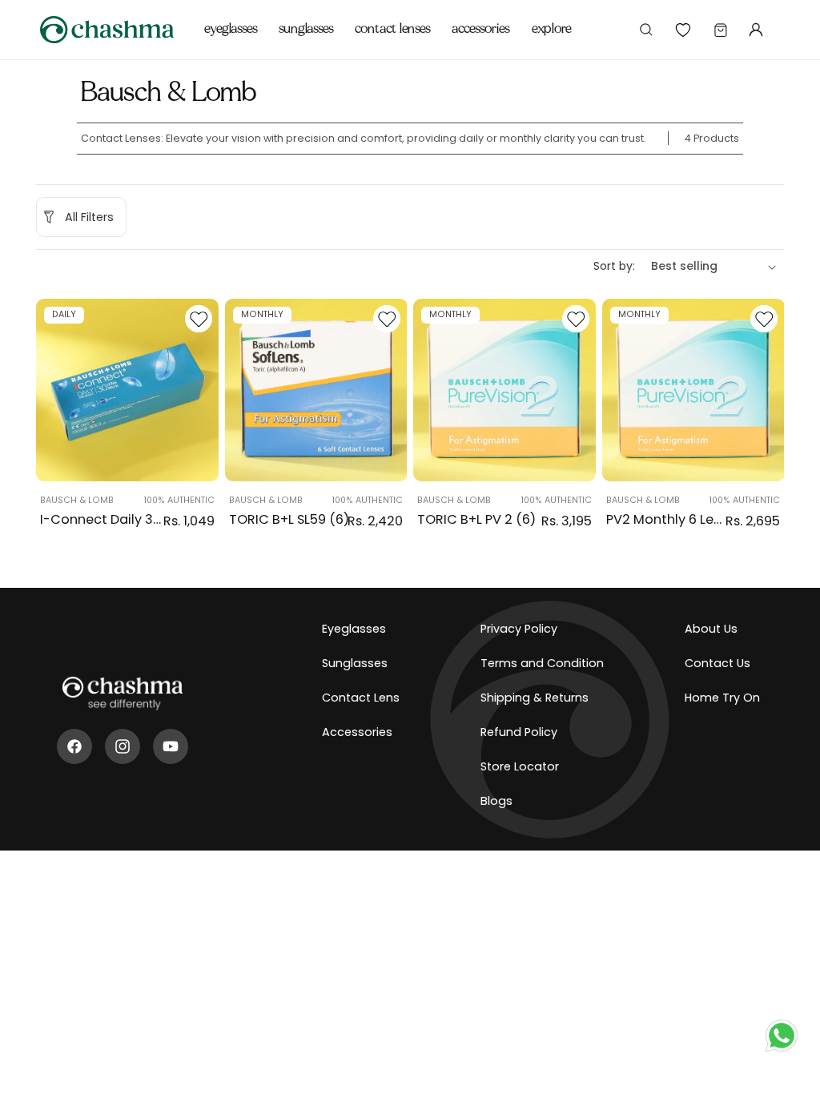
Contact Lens (361, 698)
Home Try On (722, 698)
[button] (231, 20)
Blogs (496, 801)
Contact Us (717, 663)
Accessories (357, 732)
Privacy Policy (518, 629)
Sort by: (614, 266)
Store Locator (519, 766)
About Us (711, 629)
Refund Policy (518, 732)
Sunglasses (355, 663)
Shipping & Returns (534, 698)
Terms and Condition (542, 663)
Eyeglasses (354, 629)
